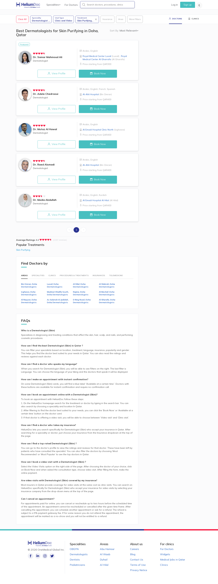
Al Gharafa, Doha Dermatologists (107, 301)
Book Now (99, 73)
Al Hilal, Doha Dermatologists (80, 285)
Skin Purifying (23, 249)
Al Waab (105, 554)
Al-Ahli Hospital (97, 94)
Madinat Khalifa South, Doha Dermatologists (58, 293)
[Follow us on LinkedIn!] (38, 556)
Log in (174, 4)
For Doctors (71, 4)
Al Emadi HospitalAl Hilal (100, 200)
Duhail (103, 559)
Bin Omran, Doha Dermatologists (29, 285)
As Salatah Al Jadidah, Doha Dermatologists (57, 301)
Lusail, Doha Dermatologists (54, 285)
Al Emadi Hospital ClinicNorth (104, 129)
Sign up (188, 4)
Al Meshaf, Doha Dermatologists (106, 293)
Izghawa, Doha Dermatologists (29, 293)
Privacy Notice (138, 570)
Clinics (164, 564)
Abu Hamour (107, 549)
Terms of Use (138, 564)
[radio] (34, 53)
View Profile (58, 73)
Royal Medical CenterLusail (101, 56)
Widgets (165, 554)
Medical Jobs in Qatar (172, 559)
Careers (134, 549)
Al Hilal (104, 564)
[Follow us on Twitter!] (52, 556)
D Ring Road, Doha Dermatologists (82, 301)
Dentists (75, 559)
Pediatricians (77, 564)
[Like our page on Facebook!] (30, 556)
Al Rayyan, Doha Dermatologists (29, 301)
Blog (132, 554)
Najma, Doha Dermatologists (80, 293)
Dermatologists (79, 554)
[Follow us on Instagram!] (45, 556)
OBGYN (74, 549)
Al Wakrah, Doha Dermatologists (107, 285)
